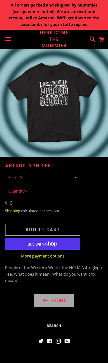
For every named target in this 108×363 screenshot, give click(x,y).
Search (54, 325)
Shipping (12, 210)
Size (12, 177)
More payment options (43, 256)
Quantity (16, 191)
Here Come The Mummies (54, 39)
